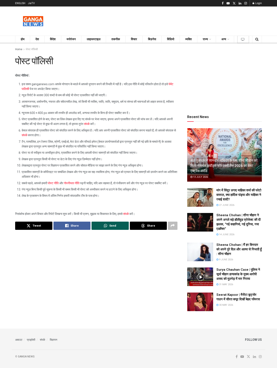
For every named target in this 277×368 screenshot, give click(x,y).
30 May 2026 (225, 305)
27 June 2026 (226, 205)
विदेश (53, 39)
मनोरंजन (71, 39)
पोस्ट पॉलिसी (32, 49)
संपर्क (87, 124)
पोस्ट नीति (53, 183)
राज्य (205, 39)
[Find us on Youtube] (228, 3)
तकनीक (115, 39)
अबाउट (18, 339)
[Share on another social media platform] (172, 226)
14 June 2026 (226, 234)
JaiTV (31, 3)
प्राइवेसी (31, 339)
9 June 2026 (225, 259)
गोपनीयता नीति (71, 183)
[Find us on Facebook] (223, 3)
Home (18, 49)
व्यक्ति (188, 39)
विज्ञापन (53, 339)
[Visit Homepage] (33, 21)
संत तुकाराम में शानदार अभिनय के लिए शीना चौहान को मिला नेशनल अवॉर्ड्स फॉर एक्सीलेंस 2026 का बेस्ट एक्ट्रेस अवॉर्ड (224, 165)
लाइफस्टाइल (93, 39)
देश (37, 39)
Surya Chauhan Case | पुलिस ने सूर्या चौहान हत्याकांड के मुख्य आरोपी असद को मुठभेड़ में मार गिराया (238, 274)
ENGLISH (20, 3)
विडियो (170, 39)
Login (258, 3)
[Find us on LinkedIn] (240, 3)
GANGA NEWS (26, 356)
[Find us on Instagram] (245, 3)
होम (22, 39)
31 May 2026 (225, 284)
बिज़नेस (152, 39)
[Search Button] (257, 39)
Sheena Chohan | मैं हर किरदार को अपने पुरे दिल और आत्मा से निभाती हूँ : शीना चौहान (239, 249)
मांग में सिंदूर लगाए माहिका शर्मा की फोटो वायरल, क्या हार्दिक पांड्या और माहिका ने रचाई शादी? (238, 194)
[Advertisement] (183, 20)
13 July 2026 (200, 177)
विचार (134, 39)
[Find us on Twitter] (234, 3)
